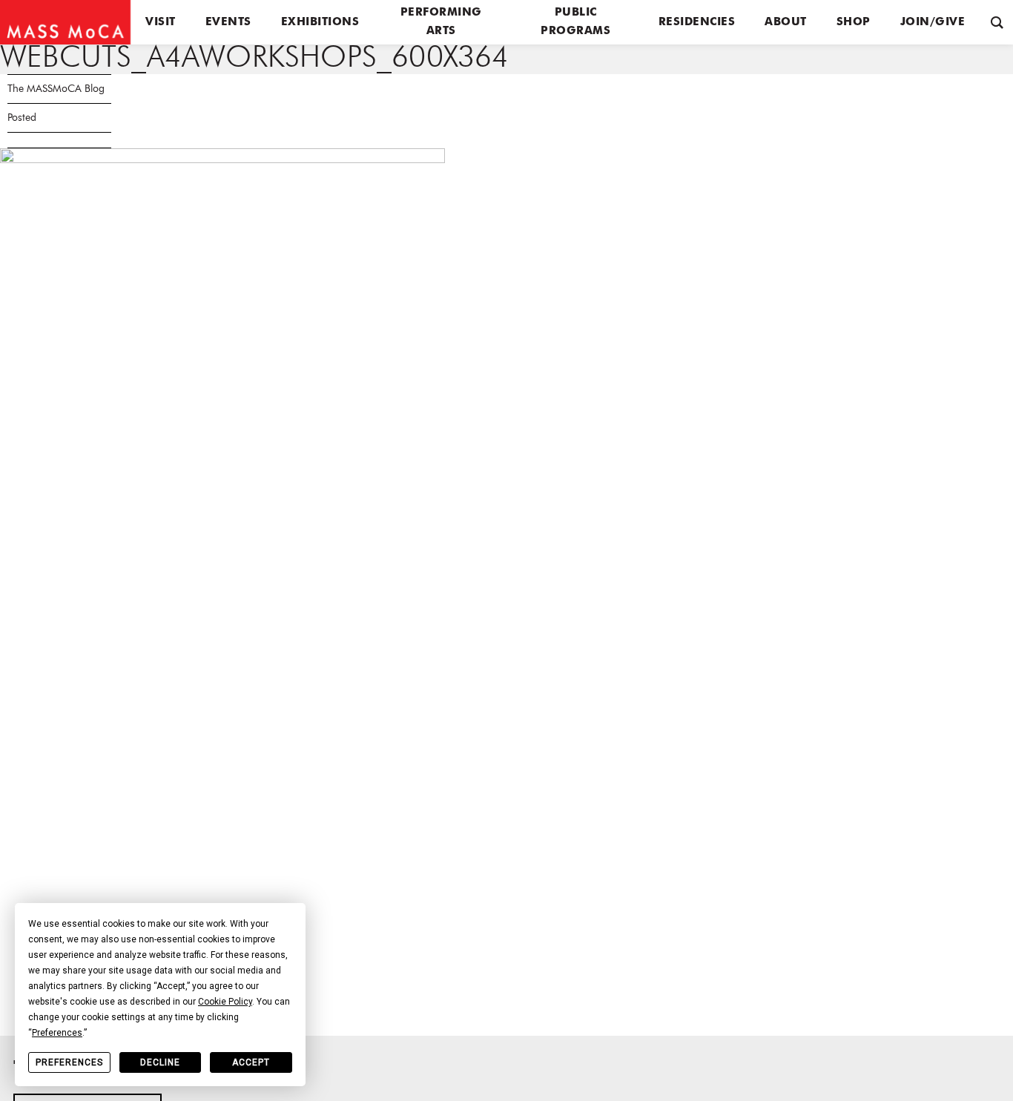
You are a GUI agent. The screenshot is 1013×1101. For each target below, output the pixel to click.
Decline (160, 1062)
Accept (251, 1062)
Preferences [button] (57, 1033)
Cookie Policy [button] (225, 1001)
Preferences (69, 1062)
